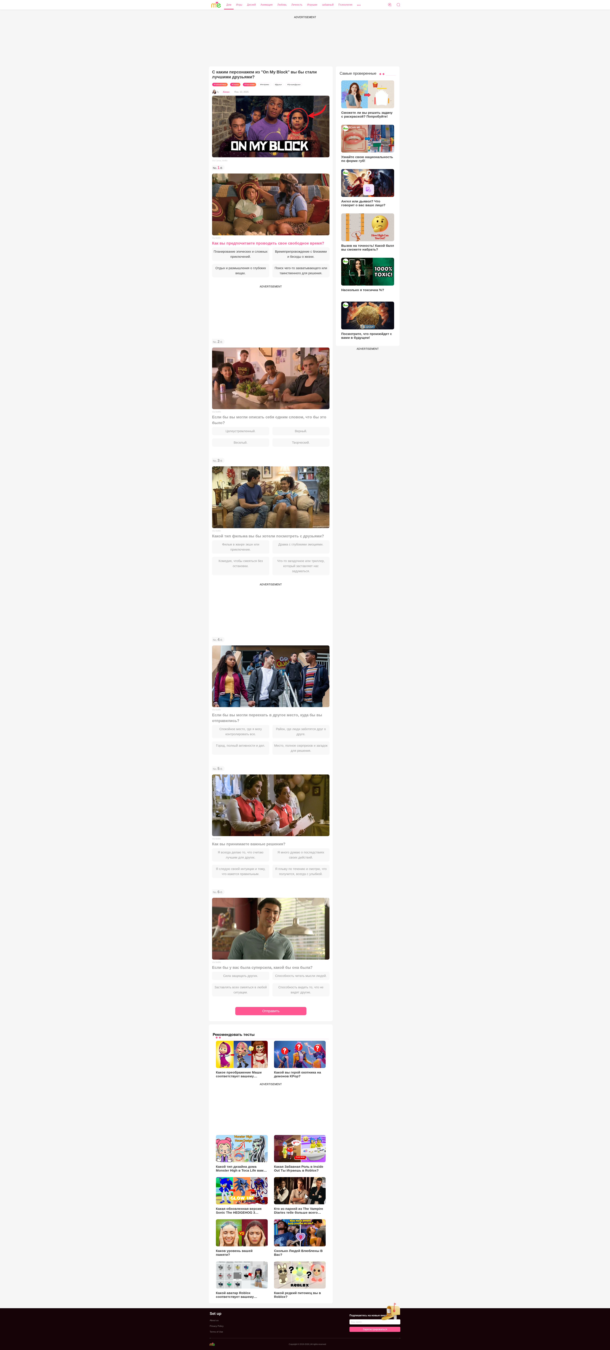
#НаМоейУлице (220, 84)
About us (214, 1320)
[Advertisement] (305, 42)
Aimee (226, 92)
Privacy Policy (217, 1326)
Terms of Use (216, 1331)
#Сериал (235, 84)
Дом (228, 4)
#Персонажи (249, 84)
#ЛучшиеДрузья (293, 84)
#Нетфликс (264, 84)
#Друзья (278, 84)
